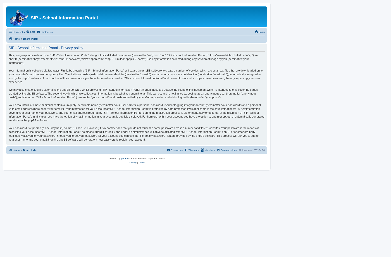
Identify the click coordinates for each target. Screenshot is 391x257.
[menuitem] (30, 32)
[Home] (19, 16)
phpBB (124, 158)
